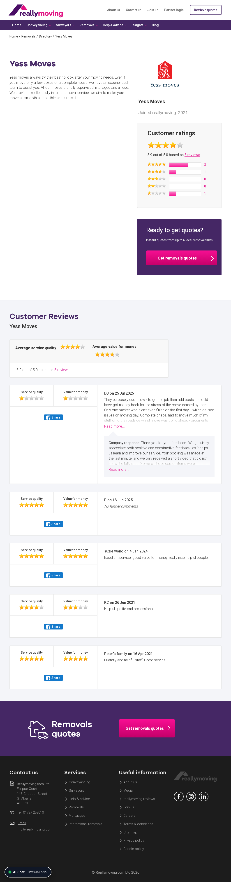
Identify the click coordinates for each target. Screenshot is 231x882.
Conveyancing (79, 782)
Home (13, 36)
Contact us (133, 10)
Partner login (174, 10)
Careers (129, 816)
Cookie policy (133, 849)
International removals (85, 824)
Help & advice (79, 799)
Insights (137, 25)
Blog (155, 25)
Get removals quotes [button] (177, 258)
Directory (45, 36)
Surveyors (76, 791)
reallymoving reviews (139, 799)
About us (113, 10)
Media (128, 791)
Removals (28, 36)
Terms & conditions (138, 824)
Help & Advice (113, 25)
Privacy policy (133, 841)
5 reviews (192, 155)
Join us (152, 10)
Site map (130, 832)
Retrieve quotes (205, 10)
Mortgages (77, 816)
